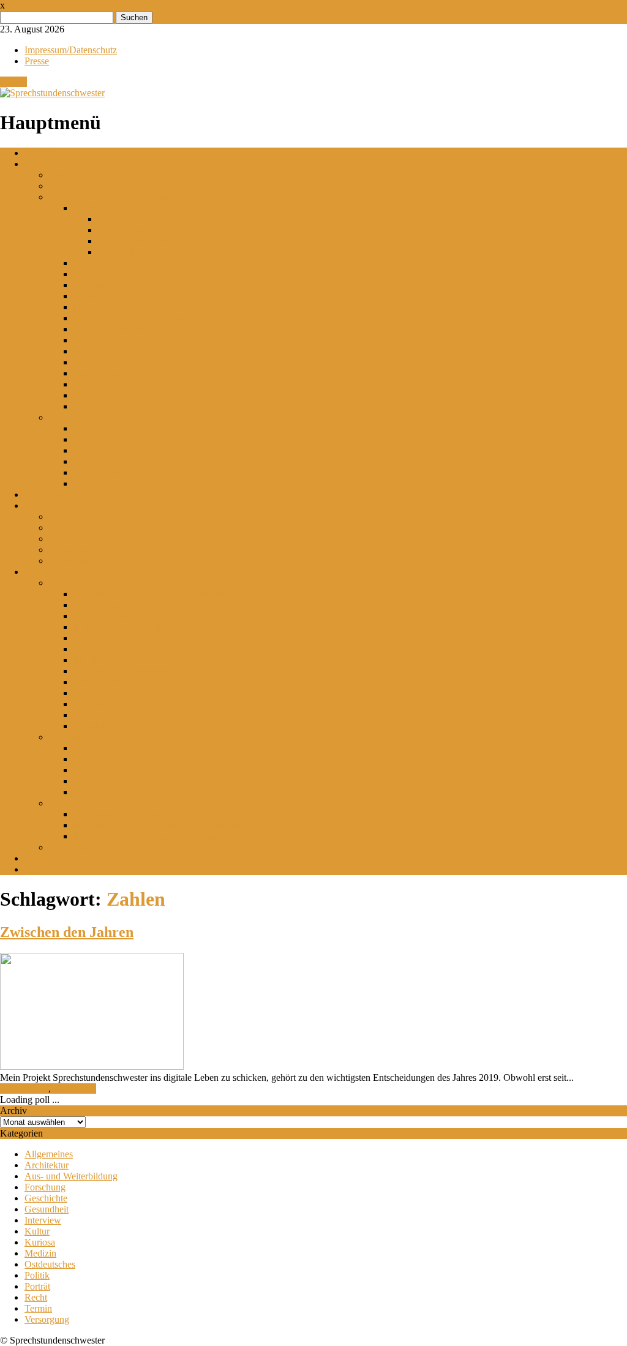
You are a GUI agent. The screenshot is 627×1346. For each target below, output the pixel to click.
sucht (34, 858)
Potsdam (90, 362)
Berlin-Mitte (121, 252)
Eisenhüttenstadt (105, 285)
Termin (38, 1308)
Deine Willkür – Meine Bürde (131, 693)
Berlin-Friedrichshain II (143, 241)
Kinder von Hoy (105, 605)
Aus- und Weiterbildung (71, 1176)
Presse (36, 61)
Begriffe (65, 175)
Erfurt (84, 296)
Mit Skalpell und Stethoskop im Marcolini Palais (166, 593)
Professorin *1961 (84, 516)
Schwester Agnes (106, 748)
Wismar (88, 395)
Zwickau (90, 406)
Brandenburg (98, 439)
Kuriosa (39, 1242)
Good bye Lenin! (106, 781)
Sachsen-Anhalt (104, 472)
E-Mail (13, 82)
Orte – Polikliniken (85, 417)
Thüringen (93, 483)
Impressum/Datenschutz (70, 50)
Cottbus (88, 263)
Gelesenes (68, 582)
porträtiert (43, 505)
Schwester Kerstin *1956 (97, 560)
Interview (42, 1220)
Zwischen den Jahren (66, 932)
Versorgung (46, 1319)
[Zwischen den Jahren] (92, 1066)
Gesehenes (70, 737)
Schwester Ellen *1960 (93, 527)
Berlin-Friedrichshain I (142, 230)
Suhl (82, 384)
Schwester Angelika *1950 (101, 549)
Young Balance (103, 726)
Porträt (37, 1286)
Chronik (65, 186)
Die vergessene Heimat (118, 616)
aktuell (37, 153)
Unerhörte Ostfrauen (113, 704)
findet (35, 869)
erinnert (39, 164)
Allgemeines (24, 1088)
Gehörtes (66, 803)
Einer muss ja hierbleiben (122, 671)
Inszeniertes (71, 847)
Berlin (85, 208)
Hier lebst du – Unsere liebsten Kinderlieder (158, 825)
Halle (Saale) (98, 307)
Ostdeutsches (49, 1264)
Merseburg (94, 351)
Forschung (45, 1187)
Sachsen (89, 461)
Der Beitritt (95, 792)
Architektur (46, 1165)
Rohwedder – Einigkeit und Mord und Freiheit (163, 770)
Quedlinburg (97, 373)
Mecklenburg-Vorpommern (126, 450)
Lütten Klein (97, 682)
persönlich (44, 494)
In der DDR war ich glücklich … (137, 627)
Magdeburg (95, 340)
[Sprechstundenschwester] (52, 93)
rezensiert (42, 571)
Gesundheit (46, 1209)
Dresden (89, 274)
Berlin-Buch (122, 219)
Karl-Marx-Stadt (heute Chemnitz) (139, 318)
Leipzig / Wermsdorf (113, 329)
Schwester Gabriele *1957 (100, 538)
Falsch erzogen (102, 638)
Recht (35, 1297)
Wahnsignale (98, 715)
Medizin (40, 1253)
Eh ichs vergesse (105, 660)
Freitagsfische (100, 649)
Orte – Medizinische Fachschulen (113, 197)
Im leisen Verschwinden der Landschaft (149, 836)
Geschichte (74, 1088)
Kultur (37, 1231)
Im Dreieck (95, 759)
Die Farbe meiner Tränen (121, 814)
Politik (37, 1275)
